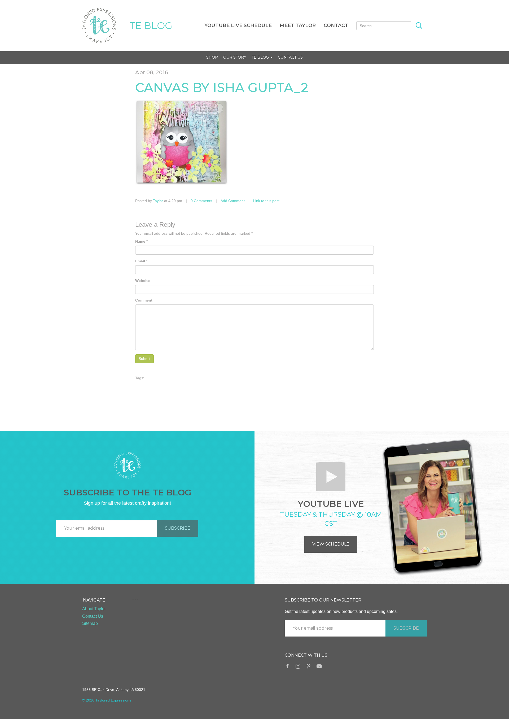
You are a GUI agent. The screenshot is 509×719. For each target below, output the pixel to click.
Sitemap (90, 623)
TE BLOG (150, 25)
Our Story (234, 57)
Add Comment (233, 201)
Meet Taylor (298, 25)
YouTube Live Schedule (238, 25)
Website (142, 280)
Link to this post (266, 201)
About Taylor (94, 609)
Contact (336, 25)
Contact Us (290, 57)
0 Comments (201, 201)
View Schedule (330, 544)
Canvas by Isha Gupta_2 (221, 87)
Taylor (158, 201)
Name (140, 241)
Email (140, 261)
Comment (143, 300)
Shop (212, 57)
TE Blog (261, 57)
